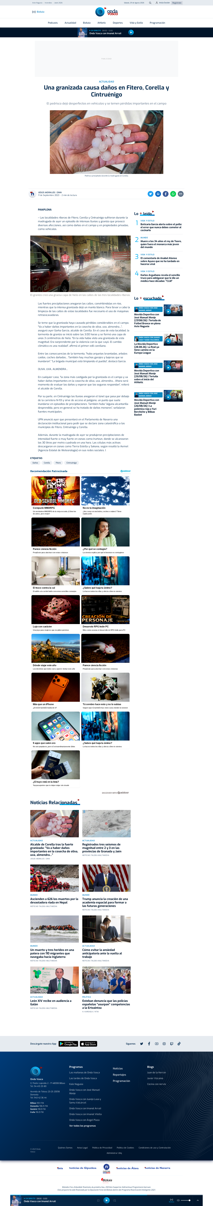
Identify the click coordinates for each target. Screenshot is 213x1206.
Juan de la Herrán (156, 1072)
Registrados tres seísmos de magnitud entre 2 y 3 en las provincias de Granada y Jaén (101, 848)
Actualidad (70, 22)
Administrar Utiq (114, 1153)
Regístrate (176, 3)
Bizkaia (87, 22)
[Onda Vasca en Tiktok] (179, 1044)
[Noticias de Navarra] (157, 1168)
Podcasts (53, 22)
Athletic (102, 22)
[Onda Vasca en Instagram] (164, 1044)
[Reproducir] (131, 32)
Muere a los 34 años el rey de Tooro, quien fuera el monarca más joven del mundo (161, 244)
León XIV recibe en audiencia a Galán (50, 1002)
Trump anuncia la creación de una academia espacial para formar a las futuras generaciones (105, 902)
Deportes (118, 22)
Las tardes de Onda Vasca (83, 1078)
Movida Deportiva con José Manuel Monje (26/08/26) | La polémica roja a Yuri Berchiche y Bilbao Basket (146, 407)
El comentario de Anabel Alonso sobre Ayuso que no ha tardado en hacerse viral (160, 261)
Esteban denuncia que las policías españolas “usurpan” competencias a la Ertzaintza (106, 1004)
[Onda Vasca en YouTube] (156, 1044)
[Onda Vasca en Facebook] (149, 1044)
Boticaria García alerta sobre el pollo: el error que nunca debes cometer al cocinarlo (161, 227)
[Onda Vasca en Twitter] (141, 1044)
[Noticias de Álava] (127, 1168)
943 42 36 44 (40, 1097)
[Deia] (60, 1168)
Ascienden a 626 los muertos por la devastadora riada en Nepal (54, 900)
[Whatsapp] (173, 194)
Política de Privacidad (102, 1147)
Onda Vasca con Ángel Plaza (84, 1120)
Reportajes (119, 1075)
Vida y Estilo (136, 22)
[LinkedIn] (158, 194)
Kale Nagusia (76, 1084)
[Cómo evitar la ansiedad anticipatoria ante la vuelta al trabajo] (106, 929)
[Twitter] (150, 194)
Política (86, 997)
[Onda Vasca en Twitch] (172, 1044)
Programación (157, 22)
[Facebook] (166, 194)
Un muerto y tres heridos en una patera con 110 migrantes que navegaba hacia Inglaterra (52, 953)
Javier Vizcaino (155, 1078)
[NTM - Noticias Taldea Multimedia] (106, 1168)
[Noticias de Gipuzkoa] (82, 1168)
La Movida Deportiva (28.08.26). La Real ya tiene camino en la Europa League (146, 348)
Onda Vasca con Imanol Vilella (85, 1114)
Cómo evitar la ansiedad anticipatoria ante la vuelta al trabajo (102, 953)
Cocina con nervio (156, 1084)
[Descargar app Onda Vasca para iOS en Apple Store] (88, 1043)
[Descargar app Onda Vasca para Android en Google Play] (68, 1043)
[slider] (189, 1200)
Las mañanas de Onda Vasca (84, 1072)
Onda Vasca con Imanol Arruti (105, 33)
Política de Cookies (125, 1147)
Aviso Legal (82, 1147)
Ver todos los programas (82, 1125)
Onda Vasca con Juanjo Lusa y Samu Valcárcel (85, 1101)
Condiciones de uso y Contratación (155, 1147)
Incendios (48, 3)
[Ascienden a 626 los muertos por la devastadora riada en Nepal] (54, 878)
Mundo (34, 895)
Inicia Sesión (164, 2)
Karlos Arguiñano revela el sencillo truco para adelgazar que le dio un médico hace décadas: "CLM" (160, 278)
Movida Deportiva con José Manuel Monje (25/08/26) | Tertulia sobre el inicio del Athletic (146, 376)
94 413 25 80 (40, 1086)
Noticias (118, 1068)
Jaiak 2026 (58, 3)
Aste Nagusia (37, 3)
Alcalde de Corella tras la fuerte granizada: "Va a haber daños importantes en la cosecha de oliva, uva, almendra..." (54, 850)
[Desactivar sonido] (178, 1200)
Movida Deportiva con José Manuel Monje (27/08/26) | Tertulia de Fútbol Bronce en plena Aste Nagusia (147, 320)
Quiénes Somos (65, 1147)
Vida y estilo (147, 220)
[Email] (181, 194)
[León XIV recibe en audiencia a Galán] (54, 980)
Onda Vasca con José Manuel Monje (84, 1091)
